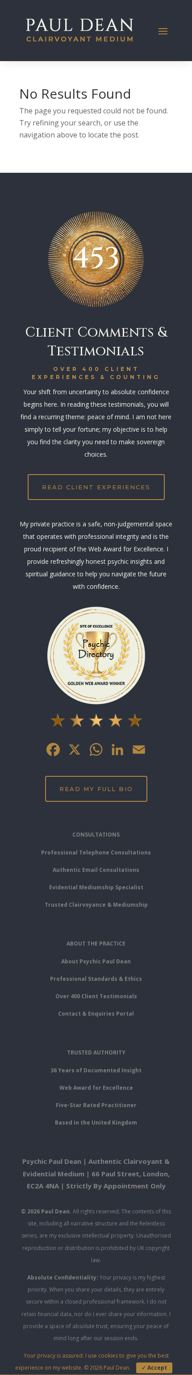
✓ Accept (154, 1367)
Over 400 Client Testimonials (96, 996)
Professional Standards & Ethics (96, 979)
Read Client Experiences (96, 487)
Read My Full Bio (96, 788)
